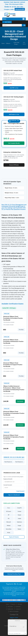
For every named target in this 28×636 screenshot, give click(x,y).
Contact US (18, 609)
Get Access (20, 401)
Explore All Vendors (14, 537)
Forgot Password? (20, 491)
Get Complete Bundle (14, 143)
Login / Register (8, 22)
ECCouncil (8, 511)
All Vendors (10, 606)
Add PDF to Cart (14, 87)
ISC (8, 518)
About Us (13, 604)
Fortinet (19, 511)
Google (19, 525)
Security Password (8, 485)
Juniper (19, 518)
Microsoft (9, 522)
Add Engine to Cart (14, 114)
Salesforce (19, 522)
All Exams (20, 604)
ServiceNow (8, 529)
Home (3, 43)
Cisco (8, 507)
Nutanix (19, 529)
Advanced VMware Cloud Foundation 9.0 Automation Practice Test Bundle (13, 413)
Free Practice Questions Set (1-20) (9, 461)
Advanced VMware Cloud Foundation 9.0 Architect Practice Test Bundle (13, 318)
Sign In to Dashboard (14, 494)
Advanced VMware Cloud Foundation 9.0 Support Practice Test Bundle (12, 364)
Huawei (19, 515)
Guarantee (17, 606)
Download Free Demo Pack (14, 574)
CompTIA (19, 507)
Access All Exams (14, 165)
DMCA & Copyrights (14, 611)
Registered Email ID (8, 479)
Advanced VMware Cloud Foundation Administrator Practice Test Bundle (13, 341)
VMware (8, 43)
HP (8, 515)
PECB (8, 532)
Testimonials (10, 609)
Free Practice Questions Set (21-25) (19, 461)
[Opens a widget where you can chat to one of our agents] (17, 627)
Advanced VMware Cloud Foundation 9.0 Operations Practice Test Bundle (13, 437)
